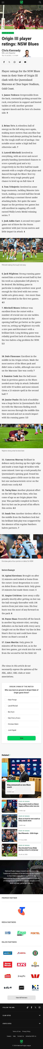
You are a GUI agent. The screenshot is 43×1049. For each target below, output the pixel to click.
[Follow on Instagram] (39, 1007)
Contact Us (20, 1036)
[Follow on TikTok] (27, 1007)
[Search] (40, 2)
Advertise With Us (31, 1036)
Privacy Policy (26, 1031)
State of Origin (7, 33)
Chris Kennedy (11, 50)
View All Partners (21, 998)
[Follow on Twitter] (35, 1007)
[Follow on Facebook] (31, 1007)
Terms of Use (17, 1031)
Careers (9, 1036)
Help (14, 1036)
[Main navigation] (3, 2)
